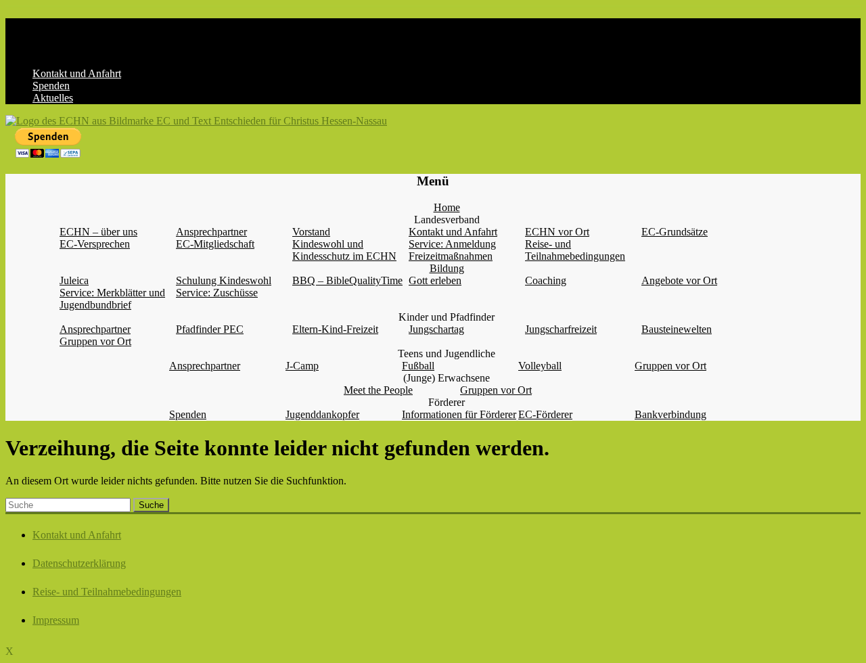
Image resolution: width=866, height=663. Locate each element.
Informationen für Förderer (459, 414)
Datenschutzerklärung (79, 563)
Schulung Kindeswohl (223, 280)
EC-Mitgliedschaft (215, 244)
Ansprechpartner (211, 231)
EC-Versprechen (95, 244)
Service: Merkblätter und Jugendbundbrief (112, 299)
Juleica (74, 280)
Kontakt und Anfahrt (76, 73)
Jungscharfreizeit (561, 329)
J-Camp (302, 365)
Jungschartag (436, 329)
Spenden (51, 85)
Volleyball (540, 365)
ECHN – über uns (98, 231)
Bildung (447, 268)
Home (447, 207)
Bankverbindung (670, 414)
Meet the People (378, 390)
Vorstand (311, 231)
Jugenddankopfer (322, 414)
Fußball (418, 365)
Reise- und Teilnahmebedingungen (575, 250)
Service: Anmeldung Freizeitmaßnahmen (452, 250)
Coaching (545, 280)
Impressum (55, 620)
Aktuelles (52, 98)
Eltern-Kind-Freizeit (335, 329)
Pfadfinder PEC (210, 329)
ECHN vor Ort (557, 231)
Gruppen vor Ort (95, 341)
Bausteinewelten (676, 329)
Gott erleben (435, 280)
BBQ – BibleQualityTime (347, 280)
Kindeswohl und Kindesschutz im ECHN (344, 250)
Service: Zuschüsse (217, 292)
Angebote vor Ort (679, 280)
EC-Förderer (545, 414)
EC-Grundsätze (674, 231)
